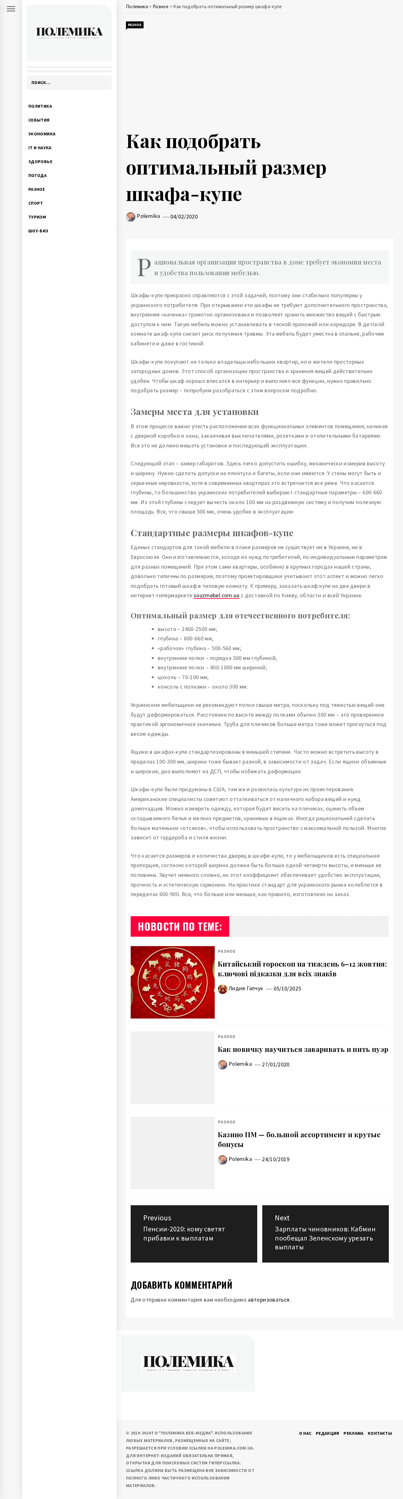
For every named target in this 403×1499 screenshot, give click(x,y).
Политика (40, 106)
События (39, 120)
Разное (36, 189)
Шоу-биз (38, 231)
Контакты (380, 1433)
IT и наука (40, 147)
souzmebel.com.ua (217, 595)
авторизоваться (268, 1299)
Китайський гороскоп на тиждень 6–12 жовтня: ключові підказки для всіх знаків (302, 968)
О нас (305, 1433)
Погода (37, 175)
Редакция (327, 1433)
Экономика (41, 134)
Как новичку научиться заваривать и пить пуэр (303, 1049)
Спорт (35, 203)
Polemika (148, 215)
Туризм (37, 217)
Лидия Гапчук (246, 988)
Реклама (353, 1433)
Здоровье (40, 161)
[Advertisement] (260, 78)
